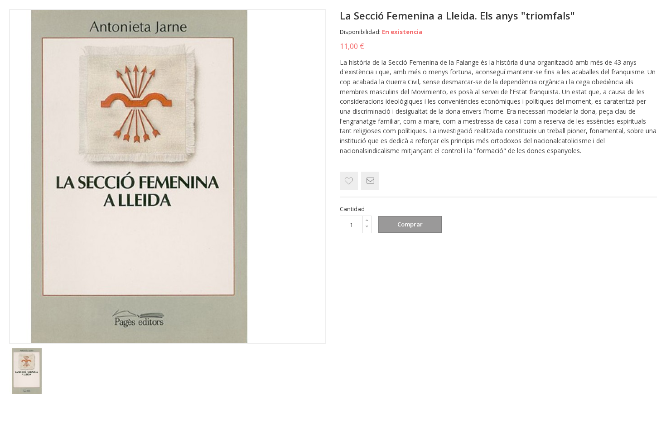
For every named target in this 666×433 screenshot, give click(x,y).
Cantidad (352, 209)
